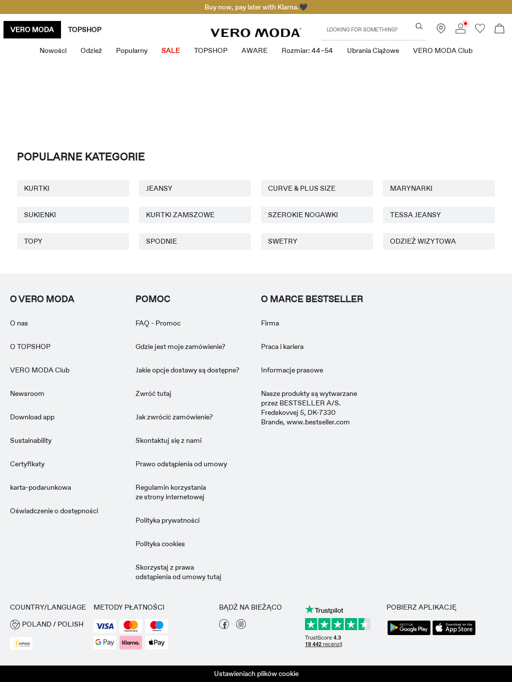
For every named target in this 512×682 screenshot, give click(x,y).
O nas (19, 323)
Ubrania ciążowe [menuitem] (373, 50)
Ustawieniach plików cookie (256, 674)
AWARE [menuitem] (255, 50)
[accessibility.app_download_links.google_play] (409, 634)
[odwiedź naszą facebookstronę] (224, 627)
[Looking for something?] (419, 26)
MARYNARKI (411, 188)
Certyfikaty (27, 464)
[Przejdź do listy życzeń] (480, 31)
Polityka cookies (160, 544)
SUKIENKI (40, 215)
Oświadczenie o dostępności (54, 511)
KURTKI (37, 188)
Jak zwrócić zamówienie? (174, 417)
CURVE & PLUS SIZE (302, 188)
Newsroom (27, 393)
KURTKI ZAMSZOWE (180, 215)
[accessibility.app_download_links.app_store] (454, 634)
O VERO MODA (42, 299)
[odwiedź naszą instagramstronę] (241, 627)
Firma (270, 323)
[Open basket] (499, 29)
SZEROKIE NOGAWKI (303, 215)
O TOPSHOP (30, 346)
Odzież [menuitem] (91, 50)
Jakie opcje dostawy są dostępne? (188, 370)
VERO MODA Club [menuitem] (442, 50)
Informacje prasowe (292, 370)
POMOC (153, 299)
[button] (47, 624)
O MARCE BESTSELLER (312, 299)
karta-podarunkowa (40, 487)
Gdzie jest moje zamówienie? (181, 346)
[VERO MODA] (256, 34)
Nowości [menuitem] (53, 50)
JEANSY (159, 188)
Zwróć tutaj (154, 393)
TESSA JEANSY (415, 215)
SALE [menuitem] (171, 50)
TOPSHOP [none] (85, 29)
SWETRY (283, 241)
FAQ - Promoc (158, 323)
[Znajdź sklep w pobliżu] (441, 31)
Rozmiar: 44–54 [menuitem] (307, 50)
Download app (32, 417)
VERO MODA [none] (32, 29)
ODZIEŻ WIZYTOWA (423, 241)
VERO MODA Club (40, 370)
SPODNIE (161, 241)
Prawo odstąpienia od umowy (181, 464)
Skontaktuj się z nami (169, 440)
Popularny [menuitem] (132, 50)
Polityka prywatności (168, 520)
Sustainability (31, 440)
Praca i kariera (282, 346)
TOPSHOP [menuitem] (211, 50)
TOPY (33, 241)
